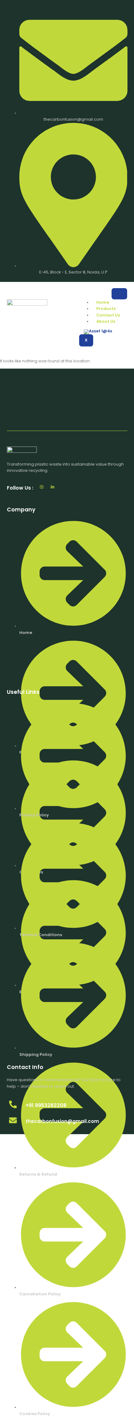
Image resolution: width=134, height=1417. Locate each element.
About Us (105, 321)
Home (102, 302)
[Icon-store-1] (64, 487)
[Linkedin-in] (52, 487)
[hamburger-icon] (119, 293)
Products (106, 308)
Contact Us (108, 315)
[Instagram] (42, 487)
